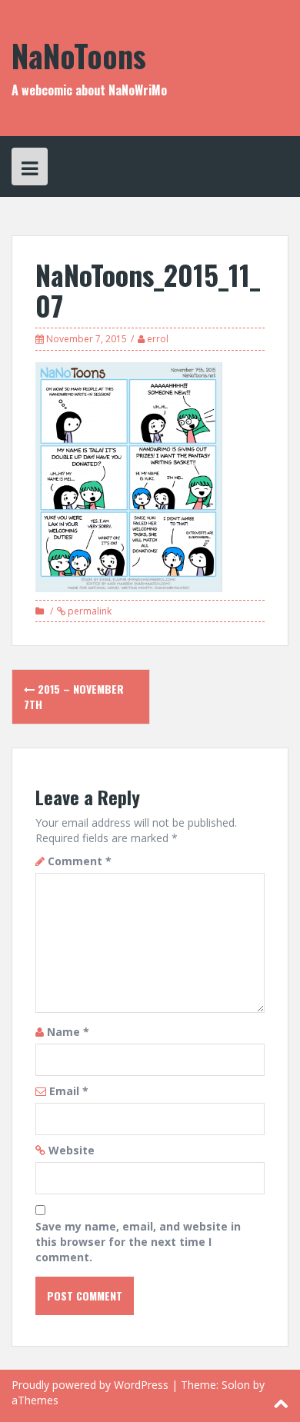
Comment (80, 861)
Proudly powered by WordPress (90, 1384)
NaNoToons (79, 55)
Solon (236, 1384)
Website (71, 1150)
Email (68, 1091)
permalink (88, 611)
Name (68, 1031)
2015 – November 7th (74, 696)
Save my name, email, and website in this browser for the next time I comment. (138, 1241)
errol (157, 338)
